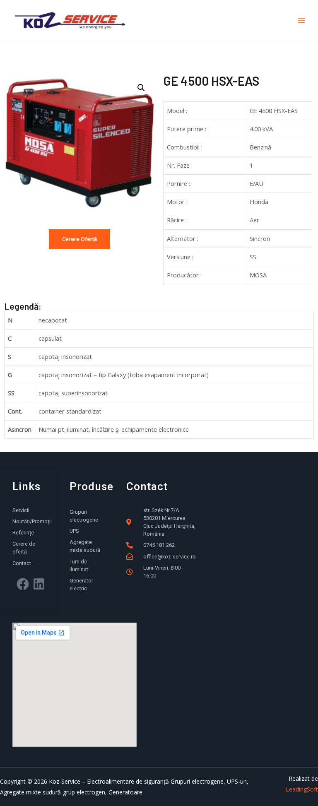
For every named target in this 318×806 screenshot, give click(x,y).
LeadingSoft (302, 789)
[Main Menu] (301, 20)
